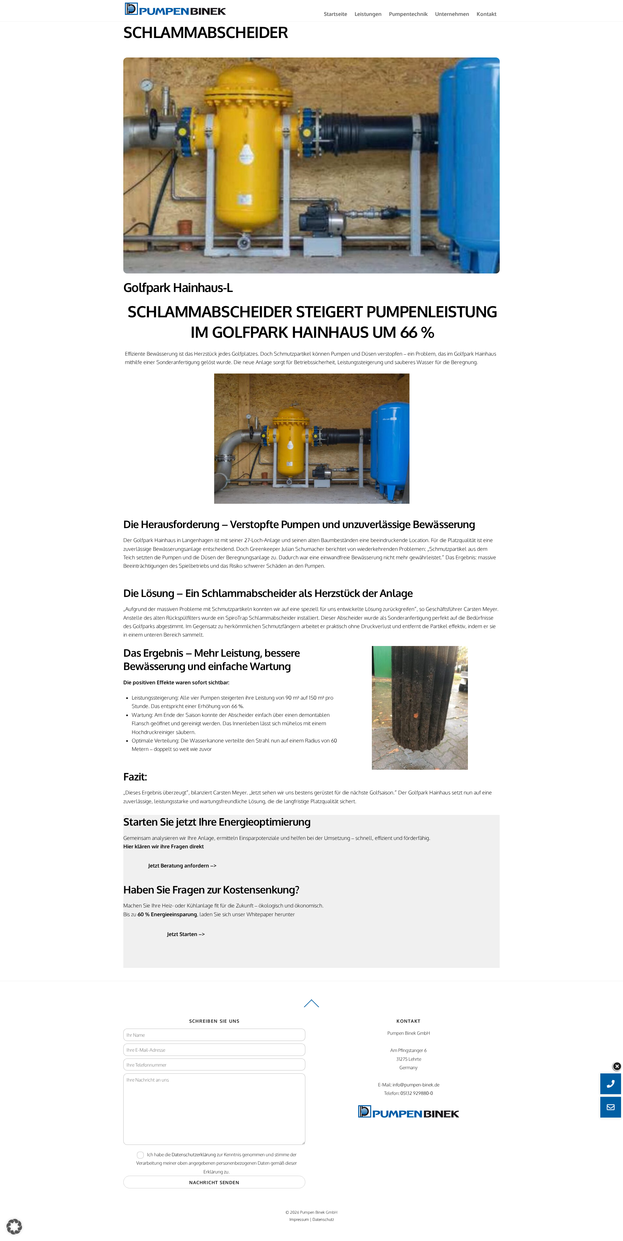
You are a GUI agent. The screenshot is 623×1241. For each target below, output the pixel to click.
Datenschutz (323, 1219)
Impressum (299, 1219)
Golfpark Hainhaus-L (178, 287)
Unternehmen (452, 14)
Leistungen (368, 14)
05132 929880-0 (416, 1093)
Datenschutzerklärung (194, 1154)
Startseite (335, 14)
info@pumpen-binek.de (416, 1084)
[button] (14, 1226)
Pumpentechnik (408, 14)
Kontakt (486, 14)
